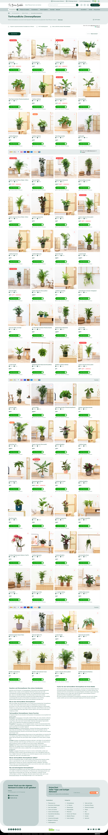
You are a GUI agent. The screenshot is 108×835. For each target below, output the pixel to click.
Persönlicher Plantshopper (54, 805)
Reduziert (58, 9)
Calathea (18, 746)
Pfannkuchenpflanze (25, 728)
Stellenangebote (52, 822)
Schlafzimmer (31, 719)
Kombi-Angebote (44, 9)
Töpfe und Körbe (88, 803)
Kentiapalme (19, 717)
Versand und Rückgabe (53, 818)
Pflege (86, 809)
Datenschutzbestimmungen (26, 833)
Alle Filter (15, 33)
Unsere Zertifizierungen (53, 811)
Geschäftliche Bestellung (54, 813)
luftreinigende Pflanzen (14, 775)
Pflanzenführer (97, 9)
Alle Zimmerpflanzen (16, 13)
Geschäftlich (83, 9)
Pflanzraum (69, 811)
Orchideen (16, 740)
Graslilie (16, 750)
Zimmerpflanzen (12, 9)
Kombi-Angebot (70, 818)
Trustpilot (96, 380)
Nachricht (87, 818)
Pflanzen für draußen (24, 9)
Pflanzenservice (51, 803)
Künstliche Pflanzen (89, 805)
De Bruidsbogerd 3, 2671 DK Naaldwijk (16, 792)
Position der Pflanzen (71, 813)
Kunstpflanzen (35, 9)
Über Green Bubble (52, 807)
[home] (9, 13)
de (81, 5)
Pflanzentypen (70, 807)
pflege (22, 740)
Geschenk (52, 9)
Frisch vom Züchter (52, 809)
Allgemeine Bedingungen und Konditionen (14, 833)
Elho (86, 811)
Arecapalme (19, 723)
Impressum (41, 833)
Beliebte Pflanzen (25, 13)
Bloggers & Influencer (53, 820)
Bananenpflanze (22, 734)
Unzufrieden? (51, 816)
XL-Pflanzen (69, 805)
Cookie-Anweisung (35, 833)
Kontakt (90, 9)
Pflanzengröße (70, 809)
